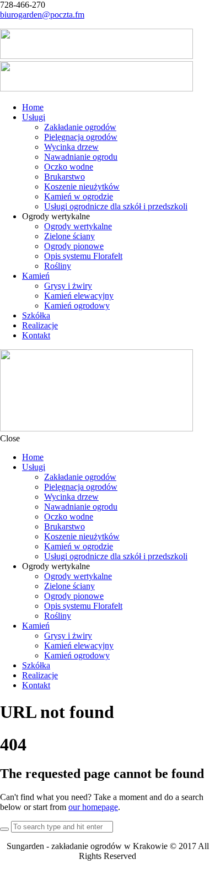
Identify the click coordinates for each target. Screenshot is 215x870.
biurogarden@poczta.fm (42, 14)
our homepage (93, 807)
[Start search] (4, 829)
